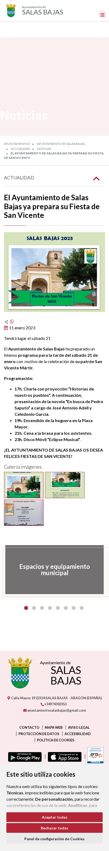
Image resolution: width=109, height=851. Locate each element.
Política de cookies (55, 740)
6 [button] (66, 608)
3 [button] (42, 608)
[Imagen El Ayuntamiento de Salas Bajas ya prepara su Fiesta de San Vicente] (54, 272)
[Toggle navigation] (102, 14)
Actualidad (20, 149)
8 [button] (82, 608)
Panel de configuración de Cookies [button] (54, 839)
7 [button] (74, 608)
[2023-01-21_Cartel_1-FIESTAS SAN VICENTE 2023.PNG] (65, 485)
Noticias (44, 149)
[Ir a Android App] (24, 756)
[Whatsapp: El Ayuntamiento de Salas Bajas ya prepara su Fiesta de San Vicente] (12, 321)
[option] (54, 569)
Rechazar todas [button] (54, 828)
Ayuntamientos (17, 144)
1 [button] (26, 608)
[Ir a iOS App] (63, 756)
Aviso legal (79, 727)
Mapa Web (54, 727)
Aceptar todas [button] (54, 817)
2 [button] (34, 608)
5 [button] (58, 608)
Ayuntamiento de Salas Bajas (61, 144)
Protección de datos (39, 734)
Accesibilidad (78, 734)
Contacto (29, 727)
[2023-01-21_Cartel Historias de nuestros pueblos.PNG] (24, 513)
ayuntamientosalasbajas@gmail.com (56, 710)
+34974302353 (55, 704)
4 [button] (50, 608)
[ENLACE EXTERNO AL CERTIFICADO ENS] (94, 756)
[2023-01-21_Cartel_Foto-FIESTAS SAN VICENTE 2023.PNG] (24, 485)
